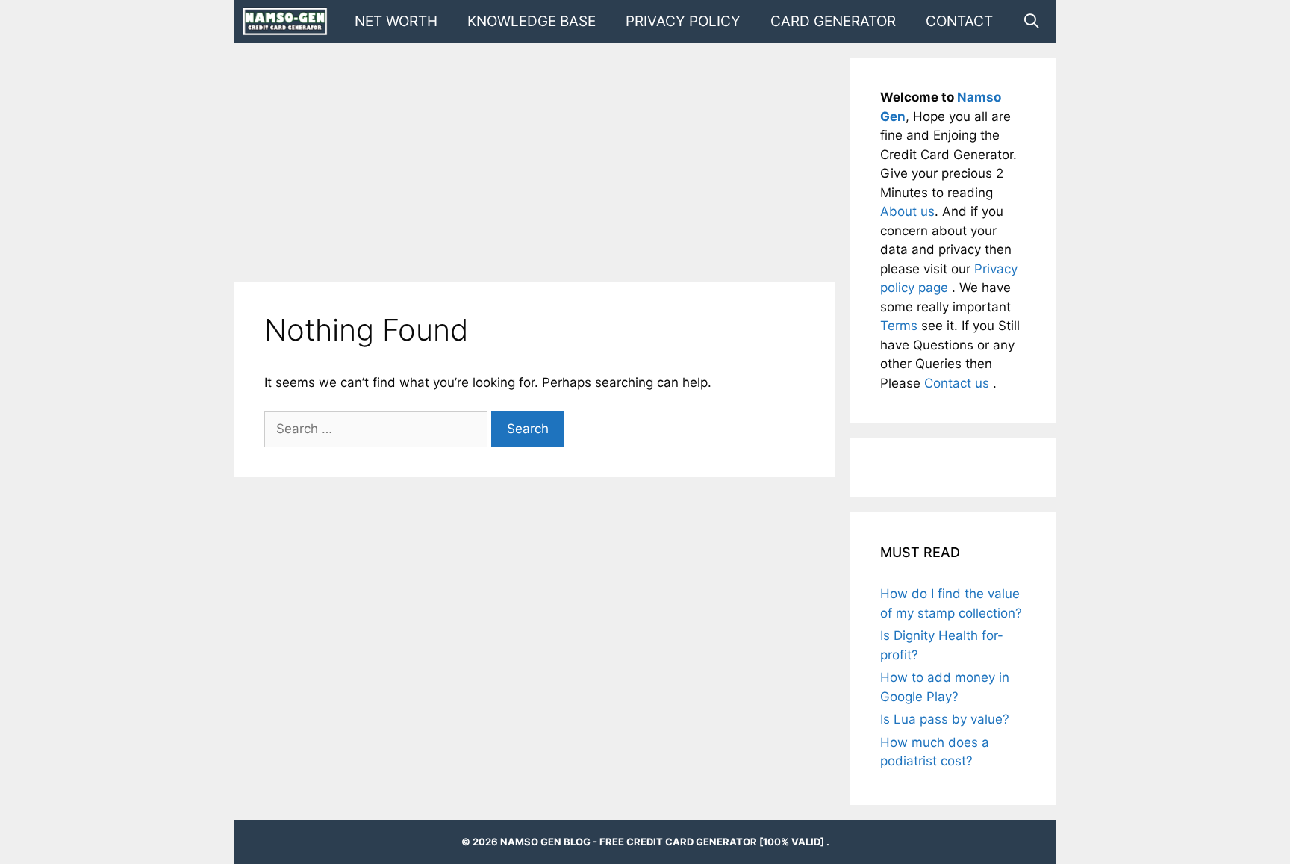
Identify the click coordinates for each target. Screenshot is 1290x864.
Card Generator (833, 21)
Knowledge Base (531, 21)
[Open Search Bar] (1032, 21)
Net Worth (396, 21)
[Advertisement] (534, 162)
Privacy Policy (683, 21)
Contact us (958, 383)
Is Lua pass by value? (944, 719)
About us (907, 211)
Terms (900, 325)
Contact (959, 21)
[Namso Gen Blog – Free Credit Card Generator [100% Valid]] (289, 21)
